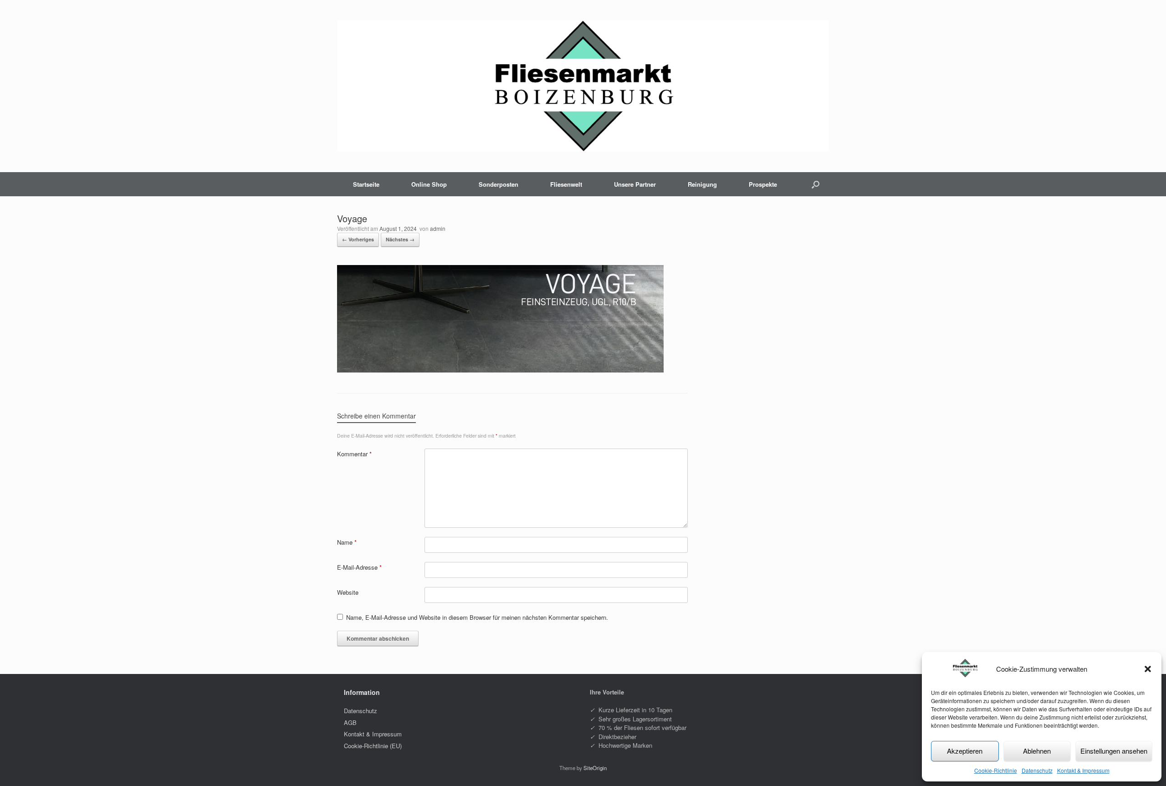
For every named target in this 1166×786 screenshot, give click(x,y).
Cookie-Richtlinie (995, 770)
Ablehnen (1037, 750)
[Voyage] (500, 370)
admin (437, 228)
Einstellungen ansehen (1113, 750)
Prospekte (763, 184)
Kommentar (354, 453)
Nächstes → (400, 239)
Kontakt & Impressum (1083, 770)
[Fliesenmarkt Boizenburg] (583, 86)
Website (347, 592)
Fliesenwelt (566, 184)
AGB (350, 722)
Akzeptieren (964, 750)
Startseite (366, 184)
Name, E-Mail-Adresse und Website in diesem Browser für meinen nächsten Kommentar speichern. (477, 617)
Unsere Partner (635, 184)
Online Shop (429, 184)
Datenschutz (1037, 770)
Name (347, 542)
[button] (1147, 669)
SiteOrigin (595, 767)
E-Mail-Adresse (359, 567)
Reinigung (702, 184)
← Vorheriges (358, 239)
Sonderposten (498, 184)
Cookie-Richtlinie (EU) (373, 745)
